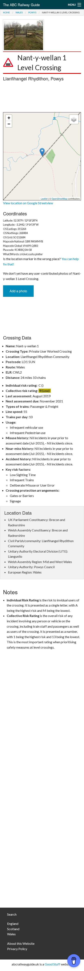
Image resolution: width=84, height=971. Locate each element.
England (12, 923)
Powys (32, 12)
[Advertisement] (42, 98)
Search (12, 914)
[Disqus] (42, 739)
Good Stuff (52, 964)
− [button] (9, 124)
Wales (19, 12)
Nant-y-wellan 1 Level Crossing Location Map (41, 156)
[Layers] (73, 119)
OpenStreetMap (59, 198)
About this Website (20, 943)
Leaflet (44, 198)
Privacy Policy (17, 949)
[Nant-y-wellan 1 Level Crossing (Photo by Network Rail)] (23, 35)
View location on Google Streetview (28, 203)
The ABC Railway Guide (21, 4)
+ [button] (9, 117)
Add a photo (18, 291)
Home (6, 12)
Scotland (13, 929)
